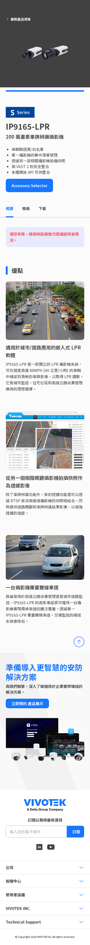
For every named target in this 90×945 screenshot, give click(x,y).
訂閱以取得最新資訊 (45, 820)
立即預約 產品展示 (27, 703)
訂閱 (76, 831)
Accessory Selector (29, 185)
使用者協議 (15, 894)
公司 (9, 867)
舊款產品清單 (21, 19)
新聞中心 (13, 881)
